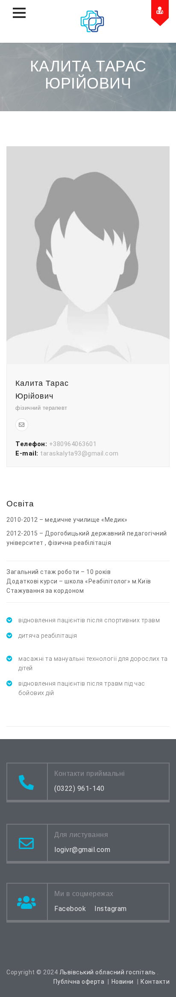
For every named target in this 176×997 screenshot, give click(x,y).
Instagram (110, 909)
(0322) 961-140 (79, 788)
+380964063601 (73, 444)
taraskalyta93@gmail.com (79, 453)
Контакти (155, 981)
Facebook (70, 909)
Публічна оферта (79, 981)
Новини (122, 981)
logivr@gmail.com (82, 850)
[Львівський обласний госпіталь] (92, 21)
